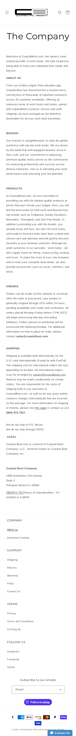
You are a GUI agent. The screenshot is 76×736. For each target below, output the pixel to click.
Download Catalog (18, 537)
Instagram (13, 651)
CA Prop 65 (14, 629)
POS (35, 729)
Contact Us (14, 591)
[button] (7, 12)
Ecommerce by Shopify (53, 729)
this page (40, 407)
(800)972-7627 (15, 492)
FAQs (10, 583)
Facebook (13, 659)
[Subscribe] (60, 689)
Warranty (12, 575)
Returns (12, 567)
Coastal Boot (26, 729)
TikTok (11, 667)
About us (12, 529)
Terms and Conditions (20, 621)
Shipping (12, 559)
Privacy (11, 613)
